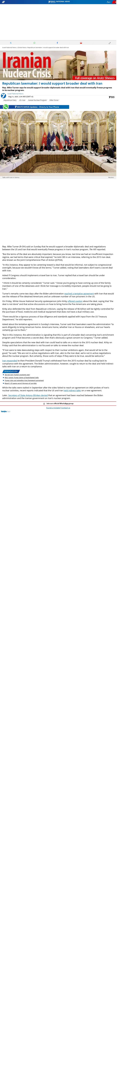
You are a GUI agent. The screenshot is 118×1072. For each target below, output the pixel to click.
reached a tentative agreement (79, 293)
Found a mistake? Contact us (58, 408)
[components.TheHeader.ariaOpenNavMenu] (18, 2)
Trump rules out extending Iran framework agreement (24, 380)
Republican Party (10, 100)
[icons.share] (114, 2)
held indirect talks (72, 390)
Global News (22, 47)
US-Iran (22, 100)
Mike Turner (54, 100)
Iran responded (9, 360)
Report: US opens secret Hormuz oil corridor (21, 383)
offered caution (75, 301)
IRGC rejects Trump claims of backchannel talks (22, 377)
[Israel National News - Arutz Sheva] (59, 2)
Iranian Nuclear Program (37, 100)
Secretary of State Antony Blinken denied (28, 395)
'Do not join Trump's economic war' (17, 375)
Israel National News (9, 47)
